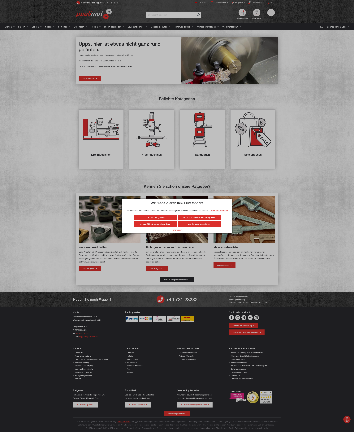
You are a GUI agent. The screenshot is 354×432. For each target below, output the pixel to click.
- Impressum (177, 230)
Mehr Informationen (219, 210)
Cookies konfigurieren (155, 217)
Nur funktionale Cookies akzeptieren (199, 217)
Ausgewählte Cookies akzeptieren (155, 224)
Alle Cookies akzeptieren (199, 224)
